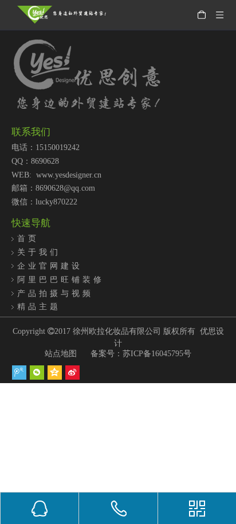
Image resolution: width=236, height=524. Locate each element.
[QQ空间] (55, 372)
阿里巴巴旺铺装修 (60, 279)
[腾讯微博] (19, 372)
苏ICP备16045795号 (157, 353)
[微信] (37, 372)
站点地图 (61, 353)
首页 (28, 238)
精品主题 (39, 306)
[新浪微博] (72, 372)
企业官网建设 (49, 265)
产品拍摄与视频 (55, 293)
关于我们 (39, 252)
